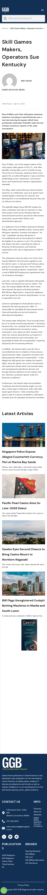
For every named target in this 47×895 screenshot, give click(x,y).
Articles (5, 28)
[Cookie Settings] (4, 890)
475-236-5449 (12, 821)
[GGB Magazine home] (5, 10)
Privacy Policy (23, 885)
